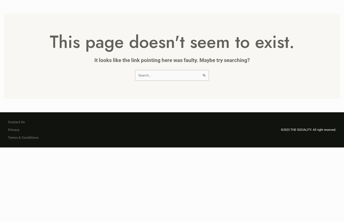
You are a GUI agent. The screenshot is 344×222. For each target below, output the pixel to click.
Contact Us (16, 122)
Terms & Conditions (23, 138)
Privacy (14, 130)
